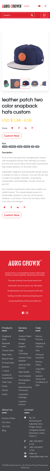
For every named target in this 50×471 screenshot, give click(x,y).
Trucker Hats (8, 350)
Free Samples (24, 376)
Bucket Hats (7, 358)
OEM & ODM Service (24, 366)
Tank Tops (7, 382)
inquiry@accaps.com (38, 456)
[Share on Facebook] (19, 128)
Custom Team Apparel (24, 359)
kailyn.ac (33, 453)
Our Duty (6, 426)
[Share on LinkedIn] (25, 128)
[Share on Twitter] (12, 128)
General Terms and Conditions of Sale (42, 380)
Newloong (25, 468)
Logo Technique (23, 352)
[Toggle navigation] (44, 15)
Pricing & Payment (40, 356)
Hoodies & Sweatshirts (7, 376)
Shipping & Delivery (40, 345)
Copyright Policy (40, 370)
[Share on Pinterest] (32, 128)
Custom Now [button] (11, 135)
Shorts (5, 390)
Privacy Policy (39, 363)
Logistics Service (22, 403)
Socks (4, 394)
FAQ (38, 350)
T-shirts (5, 371)
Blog (4, 430)
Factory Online (8, 418)
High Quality (24, 372)
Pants (4, 386)
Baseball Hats (6, 345)
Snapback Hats (6, 337)
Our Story (6, 422)
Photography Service (24, 381)
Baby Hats (7, 354)
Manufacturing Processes (25, 388)
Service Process (39, 337)
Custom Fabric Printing (25, 337)
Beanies (5, 366)
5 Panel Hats (8, 362)
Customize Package (23, 396)
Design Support (22, 345)
